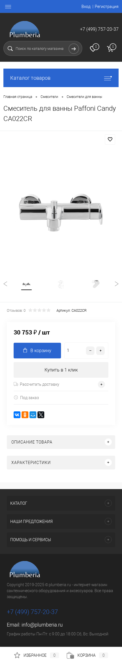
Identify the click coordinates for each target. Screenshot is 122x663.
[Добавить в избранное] (110, 139)
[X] (40, 414)
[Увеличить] (61, 210)
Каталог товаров (30, 78)
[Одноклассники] (25, 414)
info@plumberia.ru (42, 625)
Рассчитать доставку (39, 384)
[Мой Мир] (33, 414)
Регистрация (107, 6)
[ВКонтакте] (17, 414)
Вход (86, 6)
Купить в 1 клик (61, 370)
